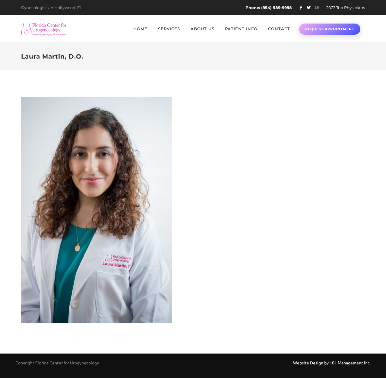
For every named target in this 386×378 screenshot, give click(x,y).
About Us (202, 28)
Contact (279, 28)
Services (169, 28)
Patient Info (241, 28)
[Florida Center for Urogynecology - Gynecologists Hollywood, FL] (43, 28)
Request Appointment (329, 29)
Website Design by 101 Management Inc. (332, 362)
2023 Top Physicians (345, 7)
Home (140, 28)
